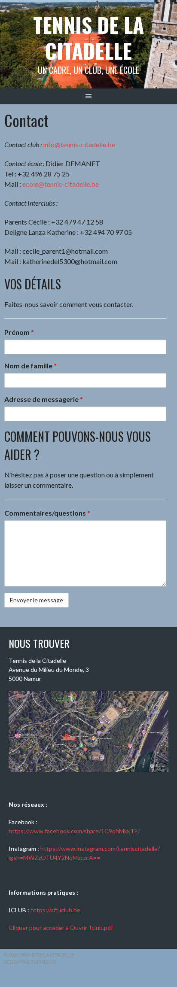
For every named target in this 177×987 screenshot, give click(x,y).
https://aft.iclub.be (55, 910)
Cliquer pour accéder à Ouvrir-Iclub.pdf (61, 927)
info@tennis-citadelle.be (79, 144)
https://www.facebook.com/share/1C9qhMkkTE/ (74, 831)
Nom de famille (30, 365)
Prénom (19, 332)
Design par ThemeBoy (30, 962)
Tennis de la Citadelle (88, 37)
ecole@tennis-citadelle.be (60, 184)
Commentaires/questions (47, 513)
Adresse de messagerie (43, 399)
